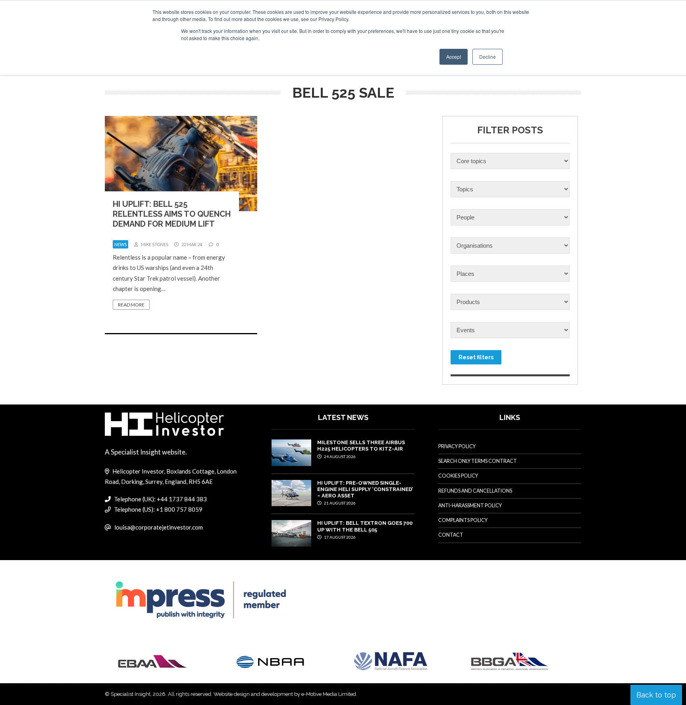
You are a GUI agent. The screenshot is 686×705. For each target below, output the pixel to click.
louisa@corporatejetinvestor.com (158, 527)
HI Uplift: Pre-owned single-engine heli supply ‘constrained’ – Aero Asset (365, 489)
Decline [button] (487, 56)
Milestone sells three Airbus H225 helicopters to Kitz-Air (361, 445)
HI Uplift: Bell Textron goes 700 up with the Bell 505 (364, 526)
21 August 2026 (339, 503)
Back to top (656, 695)
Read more (131, 305)
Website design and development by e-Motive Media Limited (285, 694)
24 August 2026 (339, 456)
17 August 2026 (339, 537)
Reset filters (476, 357)
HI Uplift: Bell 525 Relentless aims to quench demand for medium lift (172, 214)
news (120, 244)
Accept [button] (453, 56)
